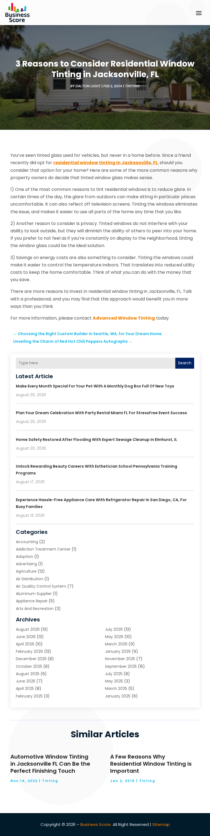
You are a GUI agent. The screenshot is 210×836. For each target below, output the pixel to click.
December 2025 (31, 658)
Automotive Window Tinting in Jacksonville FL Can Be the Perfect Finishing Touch (50, 764)
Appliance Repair (32, 601)
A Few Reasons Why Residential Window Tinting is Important (151, 764)
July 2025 (113, 673)
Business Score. (96, 824)
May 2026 (114, 636)
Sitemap (161, 824)
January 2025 (117, 696)
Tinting (132, 86)
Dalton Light (88, 86)
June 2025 (25, 681)
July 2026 (114, 629)
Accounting (27, 542)
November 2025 (120, 658)
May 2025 (114, 681)
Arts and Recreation (35, 608)
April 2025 (25, 688)
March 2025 (116, 688)
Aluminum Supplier (34, 593)
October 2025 (29, 666)
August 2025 (27, 673)
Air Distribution (29, 579)
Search (184, 363)
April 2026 (25, 644)
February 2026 (29, 651)
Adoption (24, 556)
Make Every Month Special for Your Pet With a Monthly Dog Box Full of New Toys (95, 386)
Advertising (26, 564)
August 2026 (28, 629)
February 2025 (29, 696)
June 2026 (26, 636)
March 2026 (116, 644)
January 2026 (118, 651)
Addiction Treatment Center (43, 549)
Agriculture (26, 571)
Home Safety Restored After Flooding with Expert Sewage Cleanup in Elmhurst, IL (96, 439)
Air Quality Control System (41, 586)
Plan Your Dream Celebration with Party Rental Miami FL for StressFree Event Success (101, 413)
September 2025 (121, 666)
